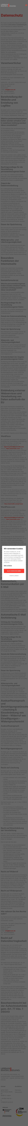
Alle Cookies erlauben (14, 571)
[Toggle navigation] (26, 5)
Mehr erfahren (8, 565)
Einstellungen (14, 575)
